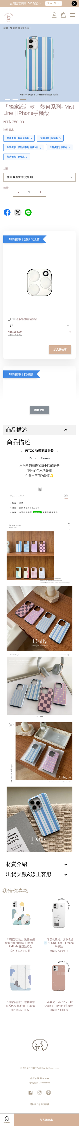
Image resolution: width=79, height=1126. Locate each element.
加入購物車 (60, 349)
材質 (6, 168)
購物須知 (34, 1104)
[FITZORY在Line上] (48, 1095)
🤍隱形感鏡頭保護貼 (24, 319)
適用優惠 (8, 129)
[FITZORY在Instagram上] (39, 1095)
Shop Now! (53, 3)
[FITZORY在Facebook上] (30, 1095)
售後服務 (45, 1104)
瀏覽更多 (39, 410)
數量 (6, 187)
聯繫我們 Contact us (39, 1082)
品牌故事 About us (39, 1078)
